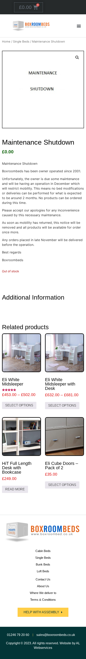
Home (6, 41)
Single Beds (21, 41)
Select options (19, 405)
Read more (15, 489)
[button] (78, 25)
